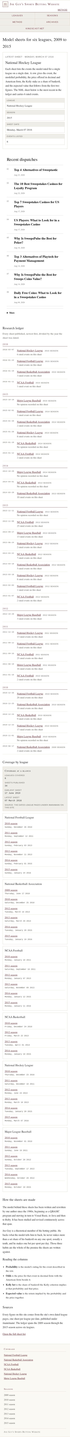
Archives (52, 22)
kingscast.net (35, 28)
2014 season (11, 860)
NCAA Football (25, 382)
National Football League (30, 361)
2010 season (11, 823)
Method (62, 10)
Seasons (52, 15)
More (11, 312)
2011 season (11, 832)
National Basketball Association (33, 371)
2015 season (11, 869)
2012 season (11, 841)
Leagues (17, 15)
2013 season (11, 851)
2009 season (11, 890)
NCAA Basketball (26, 443)
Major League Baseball (29, 400)
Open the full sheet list (14, 1334)
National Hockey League (30, 350)
